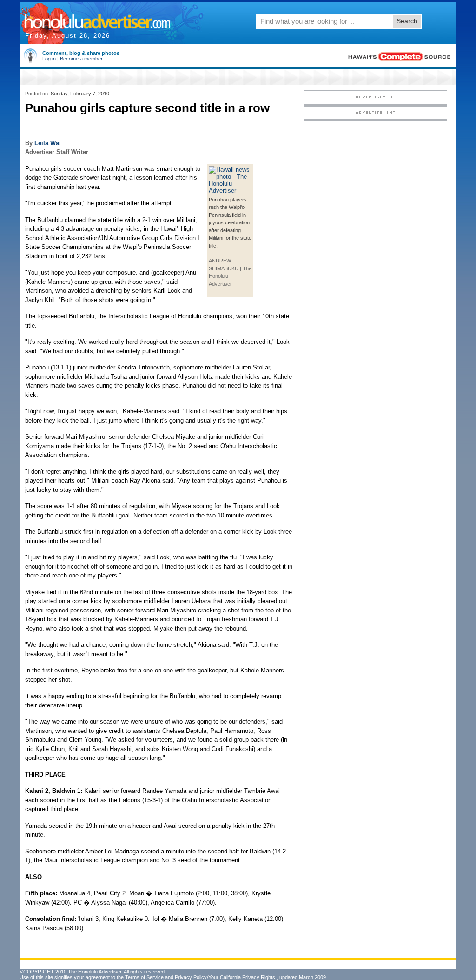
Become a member (81, 58)
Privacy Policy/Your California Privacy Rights (225, 977)
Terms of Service (144, 977)
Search (407, 21)
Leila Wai (47, 143)
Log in (49, 58)
